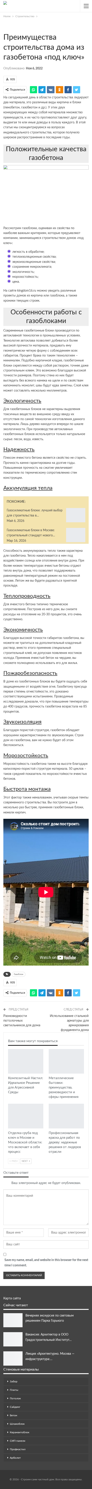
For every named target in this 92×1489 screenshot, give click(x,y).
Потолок (15, 1398)
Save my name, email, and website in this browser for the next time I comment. (46, 1263)
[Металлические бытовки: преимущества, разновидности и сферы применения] (66, 1061)
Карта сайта (12, 1298)
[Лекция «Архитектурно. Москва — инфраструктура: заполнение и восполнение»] (13, 1358)
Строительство (4, 28)
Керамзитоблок (19, 1432)
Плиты (14, 1390)
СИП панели (17, 1440)
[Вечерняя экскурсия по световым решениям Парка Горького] (13, 1320)
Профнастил (17, 1449)
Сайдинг (15, 1407)
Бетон (13, 1415)
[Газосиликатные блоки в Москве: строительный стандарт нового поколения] (75, 535)
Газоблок (18, 974)
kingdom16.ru (26, 290)
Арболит (15, 1457)
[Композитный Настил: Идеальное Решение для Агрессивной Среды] (25, 1061)
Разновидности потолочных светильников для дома (21, 1020)
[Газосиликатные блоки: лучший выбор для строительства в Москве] (75, 515)
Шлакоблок (17, 1424)
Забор (13, 1381)
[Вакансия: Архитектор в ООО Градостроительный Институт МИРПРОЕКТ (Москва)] (13, 1339)
